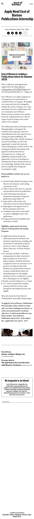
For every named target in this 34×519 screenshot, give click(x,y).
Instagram (18, 514)
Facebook (5, 514)
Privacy (24, 514)
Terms (29, 514)
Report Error (17, 516)
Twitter (11, 514)
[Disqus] (17, 430)
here (29, 298)
